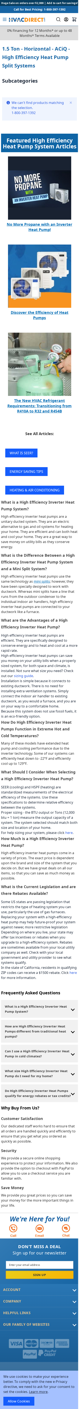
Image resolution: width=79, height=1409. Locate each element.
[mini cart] (74, 19)
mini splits (42, 581)
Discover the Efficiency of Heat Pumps (39, 315)
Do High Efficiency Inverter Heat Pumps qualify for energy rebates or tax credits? (38, 1093)
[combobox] (57, 19)
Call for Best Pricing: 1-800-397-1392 (40, 9)
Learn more (38, 1391)
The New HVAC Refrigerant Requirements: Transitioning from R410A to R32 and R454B (39, 406)
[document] (39, 1390)
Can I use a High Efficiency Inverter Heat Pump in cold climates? (37, 1053)
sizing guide (23, 676)
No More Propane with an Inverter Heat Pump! (39, 227)
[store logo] (26, 19)
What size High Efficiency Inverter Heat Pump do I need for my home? (36, 1073)
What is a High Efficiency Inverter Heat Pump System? (36, 1009)
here (69, 832)
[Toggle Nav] (4, 19)
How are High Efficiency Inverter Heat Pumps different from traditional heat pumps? (35, 1031)
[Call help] (13, 1230)
